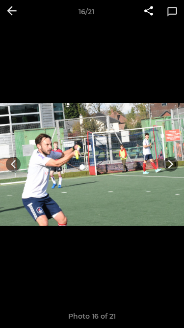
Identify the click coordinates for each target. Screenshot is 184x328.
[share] (149, 12)
